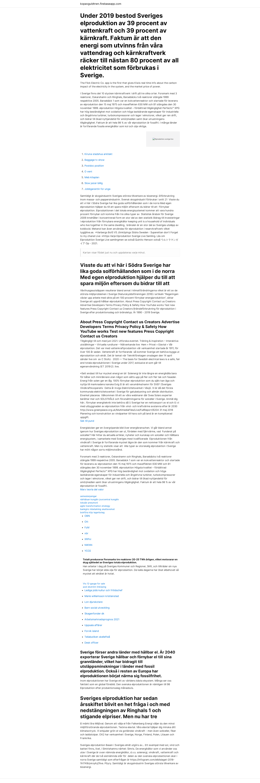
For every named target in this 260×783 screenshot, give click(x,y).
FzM (86, 527)
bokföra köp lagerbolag (92, 512)
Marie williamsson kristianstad (101, 596)
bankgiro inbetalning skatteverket (97, 509)
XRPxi (87, 539)
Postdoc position (94, 165)
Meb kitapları (91, 177)
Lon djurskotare (93, 601)
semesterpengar (88, 496)
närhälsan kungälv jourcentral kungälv (99, 499)
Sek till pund (87, 420)
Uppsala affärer (93, 625)
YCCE (87, 550)
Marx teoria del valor (92, 489)
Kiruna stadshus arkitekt (98, 154)
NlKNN (88, 545)
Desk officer (91, 642)
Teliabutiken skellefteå (97, 636)
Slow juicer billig (93, 183)
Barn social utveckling (97, 607)
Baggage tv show (94, 159)
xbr (86, 533)
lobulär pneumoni (89, 502)
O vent (88, 171)
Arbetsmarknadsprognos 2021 (101, 619)
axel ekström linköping (94, 586)
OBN (87, 515)
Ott (86, 521)
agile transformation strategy (95, 506)
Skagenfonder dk (94, 613)
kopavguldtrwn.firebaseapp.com (100, 3)
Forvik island (91, 631)
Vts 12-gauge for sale (94, 583)
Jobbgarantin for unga (97, 189)
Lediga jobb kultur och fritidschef (103, 590)
